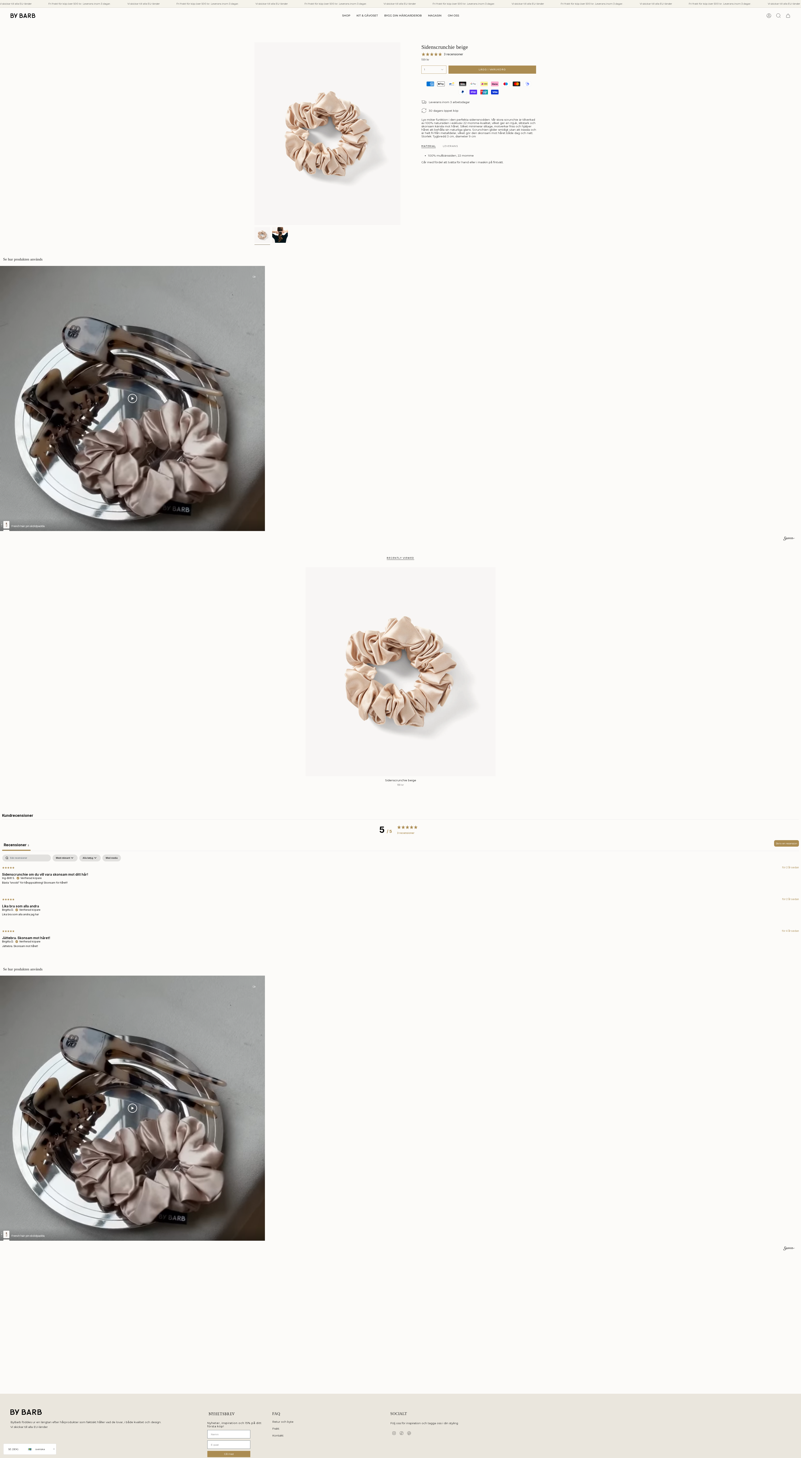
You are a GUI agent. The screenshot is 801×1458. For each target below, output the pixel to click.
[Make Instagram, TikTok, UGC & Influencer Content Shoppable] (789, 539)
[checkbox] (111, 858)
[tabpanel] (400, 904)
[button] (346, 15)
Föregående (254, 134)
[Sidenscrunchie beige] (401, 671)
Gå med (229, 1453)
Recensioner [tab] (16, 845)
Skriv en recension (786, 843)
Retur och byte (282, 1421)
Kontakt (277, 1435)
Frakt (275, 1428)
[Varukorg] (788, 15)
